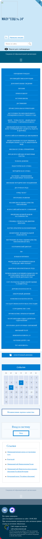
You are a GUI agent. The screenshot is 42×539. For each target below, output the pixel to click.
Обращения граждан (22, 74)
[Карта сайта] (6, 37)
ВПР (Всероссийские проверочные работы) (21, 155)
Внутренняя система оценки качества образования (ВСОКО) (21, 241)
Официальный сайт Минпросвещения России (20, 464)
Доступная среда (21, 188)
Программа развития (21, 198)
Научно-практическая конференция (21, 228)
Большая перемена (21, 256)
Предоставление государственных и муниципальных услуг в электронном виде (21, 142)
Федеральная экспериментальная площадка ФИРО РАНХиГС (21, 262)
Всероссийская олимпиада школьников (21, 136)
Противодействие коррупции (21, 78)
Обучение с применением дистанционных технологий (21, 177)
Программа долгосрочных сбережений (21, 325)
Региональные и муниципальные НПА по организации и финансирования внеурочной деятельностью (21, 275)
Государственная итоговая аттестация (21, 304)
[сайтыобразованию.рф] (38, 3)
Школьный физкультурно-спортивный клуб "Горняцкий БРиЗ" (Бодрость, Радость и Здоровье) (21, 129)
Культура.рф (10, 459)
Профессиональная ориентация (21, 108)
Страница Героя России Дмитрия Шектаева (21, 222)
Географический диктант (21, 247)
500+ (21, 252)
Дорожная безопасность (21, 289)
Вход (21, 433)
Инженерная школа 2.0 (21, 335)
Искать (30, 44)
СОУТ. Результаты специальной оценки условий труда (21, 283)
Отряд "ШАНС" (21, 193)
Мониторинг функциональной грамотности (21, 234)
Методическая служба (21, 171)
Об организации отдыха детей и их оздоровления (21, 319)
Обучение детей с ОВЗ (21, 340)
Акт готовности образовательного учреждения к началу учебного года (21, 114)
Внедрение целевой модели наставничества (21, 215)
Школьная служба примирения (21, 149)
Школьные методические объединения (21, 183)
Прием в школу (22, 93)
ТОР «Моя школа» (21, 345)
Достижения (21, 103)
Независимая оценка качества (20, 412)
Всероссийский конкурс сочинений (21, 209)
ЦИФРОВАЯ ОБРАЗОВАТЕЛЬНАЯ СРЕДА (21, 268)
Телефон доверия (21, 161)
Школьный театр (21, 330)
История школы (21, 98)
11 (11, 387)
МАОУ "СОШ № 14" (13, 19)
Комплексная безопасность (21, 299)
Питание (21, 88)
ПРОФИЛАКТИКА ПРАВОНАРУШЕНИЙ (22, 314)
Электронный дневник (21, 294)
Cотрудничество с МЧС (21, 309)
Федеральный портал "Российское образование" (21, 476)
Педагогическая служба (21, 166)
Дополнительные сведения (21, 83)
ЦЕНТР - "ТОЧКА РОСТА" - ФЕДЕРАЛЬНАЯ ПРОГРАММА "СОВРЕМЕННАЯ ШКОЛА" (21, 121)
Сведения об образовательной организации (21, 54)
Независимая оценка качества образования (21, 203)
